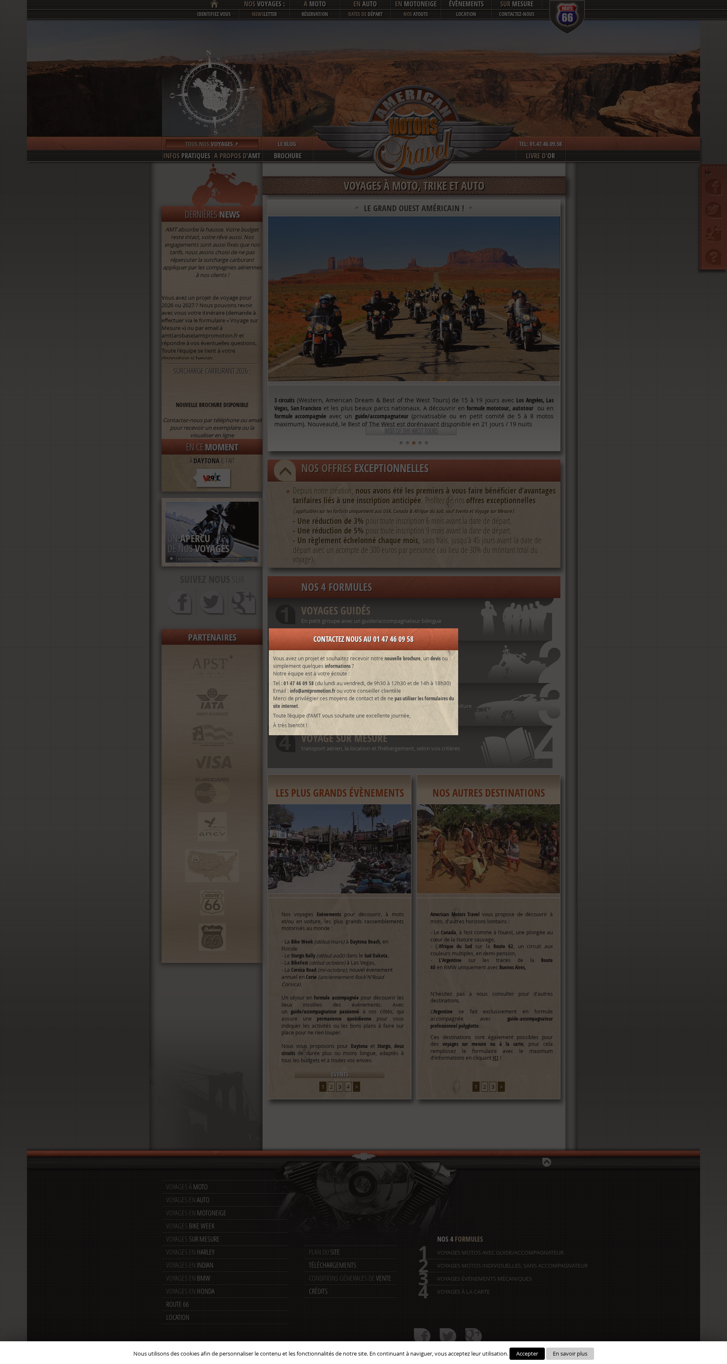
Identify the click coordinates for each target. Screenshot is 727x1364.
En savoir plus (570, 1353)
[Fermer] (448, 635)
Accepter (527, 1353)
